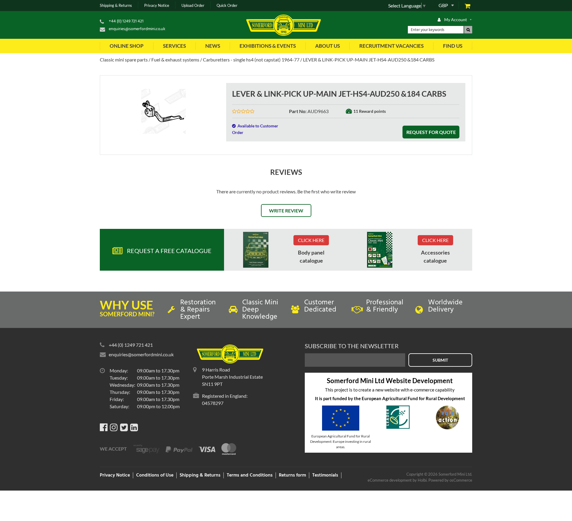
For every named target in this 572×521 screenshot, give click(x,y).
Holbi (422, 480)
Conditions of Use (154, 475)
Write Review (286, 210)
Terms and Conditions (250, 475)
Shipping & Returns (116, 5)
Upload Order (192, 5)
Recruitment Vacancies (391, 46)
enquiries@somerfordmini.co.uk (137, 29)
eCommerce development (390, 480)
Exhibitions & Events (268, 46)
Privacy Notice (156, 5)
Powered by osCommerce (450, 480)
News (212, 46)
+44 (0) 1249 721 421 (126, 21)
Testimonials (325, 475)
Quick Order (227, 5)
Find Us (452, 46)
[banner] (255, 250)
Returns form (292, 475)
